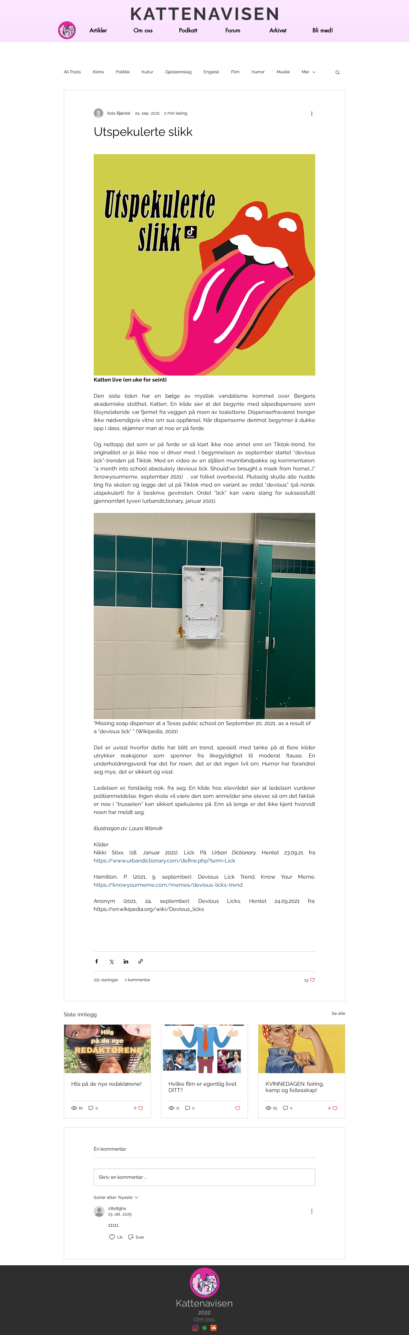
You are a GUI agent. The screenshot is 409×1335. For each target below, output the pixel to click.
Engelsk (211, 71)
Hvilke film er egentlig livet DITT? (203, 1087)
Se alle (338, 1013)
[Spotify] (204, 1328)
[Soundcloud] (213, 1328)
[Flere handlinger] (311, 113)
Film (235, 71)
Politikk (123, 71)
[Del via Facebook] (96, 961)
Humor (258, 71)
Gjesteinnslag (178, 71)
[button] (337, 72)
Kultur (147, 71)
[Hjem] (67, 30)
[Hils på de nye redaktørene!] (107, 1049)
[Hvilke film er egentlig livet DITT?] (204, 1049)
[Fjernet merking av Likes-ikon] (112, 1237)
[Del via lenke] (140, 961)
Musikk (283, 71)
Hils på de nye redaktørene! (106, 1084)
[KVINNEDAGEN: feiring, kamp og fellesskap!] (301, 1049)
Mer (305, 71)
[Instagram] (196, 1328)
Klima (98, 71)
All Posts (72, 71)
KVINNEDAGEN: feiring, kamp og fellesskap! (295, 1087)
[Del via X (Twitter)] (111, 961)
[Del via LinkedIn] (126, 961)
